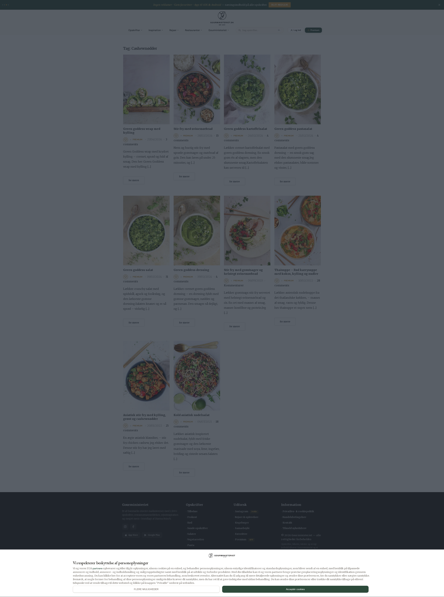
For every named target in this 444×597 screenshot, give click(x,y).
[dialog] (222, 573)
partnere (98, 568)
